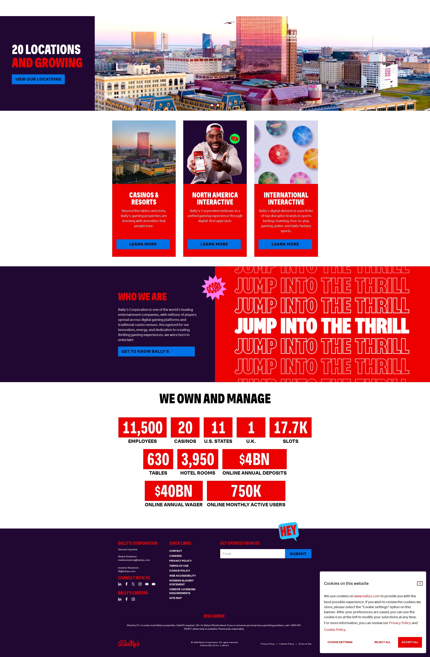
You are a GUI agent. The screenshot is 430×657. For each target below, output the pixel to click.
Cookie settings (340, 642)
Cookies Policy (286, 644)
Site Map (175, 598)
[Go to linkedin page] (119, 584)
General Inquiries (128, 549)
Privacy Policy (400, 623)
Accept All (410, 642)
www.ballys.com (367, 596)
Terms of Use (305, 644)
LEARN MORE (143, 244)
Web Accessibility (182, 575)
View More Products (39, 79)
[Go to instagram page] (140, 584)
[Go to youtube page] (146, 584)
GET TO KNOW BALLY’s (145, 351)
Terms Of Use (178, 566)
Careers (175, 556)
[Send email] (153, 584)
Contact (175, 551)
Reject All (382, 642)
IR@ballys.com (127, 571)
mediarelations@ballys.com (134, 560)
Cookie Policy (334, 629)
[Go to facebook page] (126, 584)
